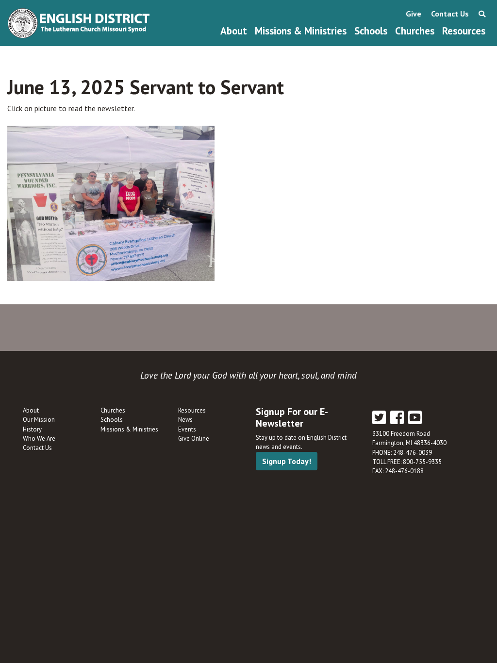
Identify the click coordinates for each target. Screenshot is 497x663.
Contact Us (450, 13)
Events (187, 429)
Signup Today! (286, 461)
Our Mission (39, 419)
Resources (463, 30)
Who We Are (39, 438)
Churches (414, 30)
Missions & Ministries (301, 30)
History (32, 429)
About (233, 30)
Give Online (193, 438)
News (185, 419)
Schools (370, 30)
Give (413, 13)
